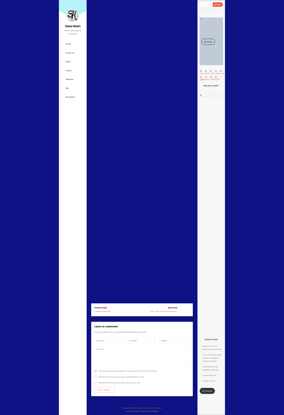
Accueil (68, 44)
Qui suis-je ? (70, 53)
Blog (67, 88)
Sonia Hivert (72, 26)
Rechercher (218, 4)
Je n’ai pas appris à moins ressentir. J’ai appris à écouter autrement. (212, 358)
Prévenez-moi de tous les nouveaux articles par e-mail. (119, 382)
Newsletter (69, 79)
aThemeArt (155, 411)
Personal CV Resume (139, 411)
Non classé (151, 18)
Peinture (69, 71)
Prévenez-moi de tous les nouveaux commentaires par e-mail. (121, 377)
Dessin (68, 62)
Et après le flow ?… (209, 381)
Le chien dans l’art (209, 375)
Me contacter (207, 391)
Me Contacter (70, 97)
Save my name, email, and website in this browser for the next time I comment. (128, 371)
